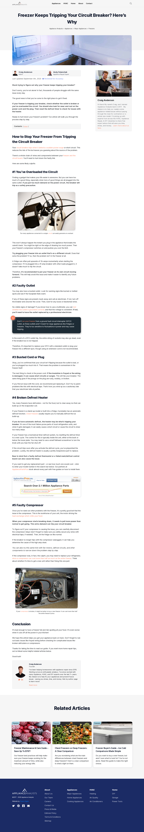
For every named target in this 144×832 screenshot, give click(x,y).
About (80, 3)
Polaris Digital (24, 801)
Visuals (99, 135)
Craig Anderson (35, 664)
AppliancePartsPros (20, 469)
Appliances (56, 3)
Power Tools (117, 801)
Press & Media (50, 809)
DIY (113, 794)
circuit (50, 233)
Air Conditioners (96, 801)
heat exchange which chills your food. (27, 516)
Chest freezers (32, 414)
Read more (33, 685)
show (26, 126)
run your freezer (28, 321)
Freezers (92, 29)
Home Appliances (74, 798)
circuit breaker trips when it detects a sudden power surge (40, 148)
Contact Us (49, 805)
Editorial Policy (50, 813)
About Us (48, 794)
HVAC (65, 3)
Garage (115, 798)
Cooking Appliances (75, 801)
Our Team (49, 798)
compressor (24, 611)
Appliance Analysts (56, 29)
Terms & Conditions (53, 817)
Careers (48, 801)
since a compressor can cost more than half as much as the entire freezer (41, 558)
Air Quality (94, 798)
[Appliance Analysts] (19, 3)
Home (73, 3)
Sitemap (48, 821)
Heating (99, 180)
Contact (89, 3)
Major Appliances (80, 29)
